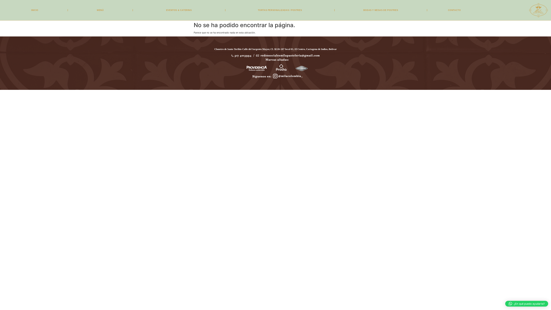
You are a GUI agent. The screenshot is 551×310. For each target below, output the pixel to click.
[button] (526, 304)
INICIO (34, 10)
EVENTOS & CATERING (179, 10)
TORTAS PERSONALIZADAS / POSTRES (280, 10)
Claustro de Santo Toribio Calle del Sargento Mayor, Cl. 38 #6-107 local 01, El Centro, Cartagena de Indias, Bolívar (275, 49)
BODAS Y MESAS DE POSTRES (380, 10)
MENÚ (100, 10)
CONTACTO (454, 10)
